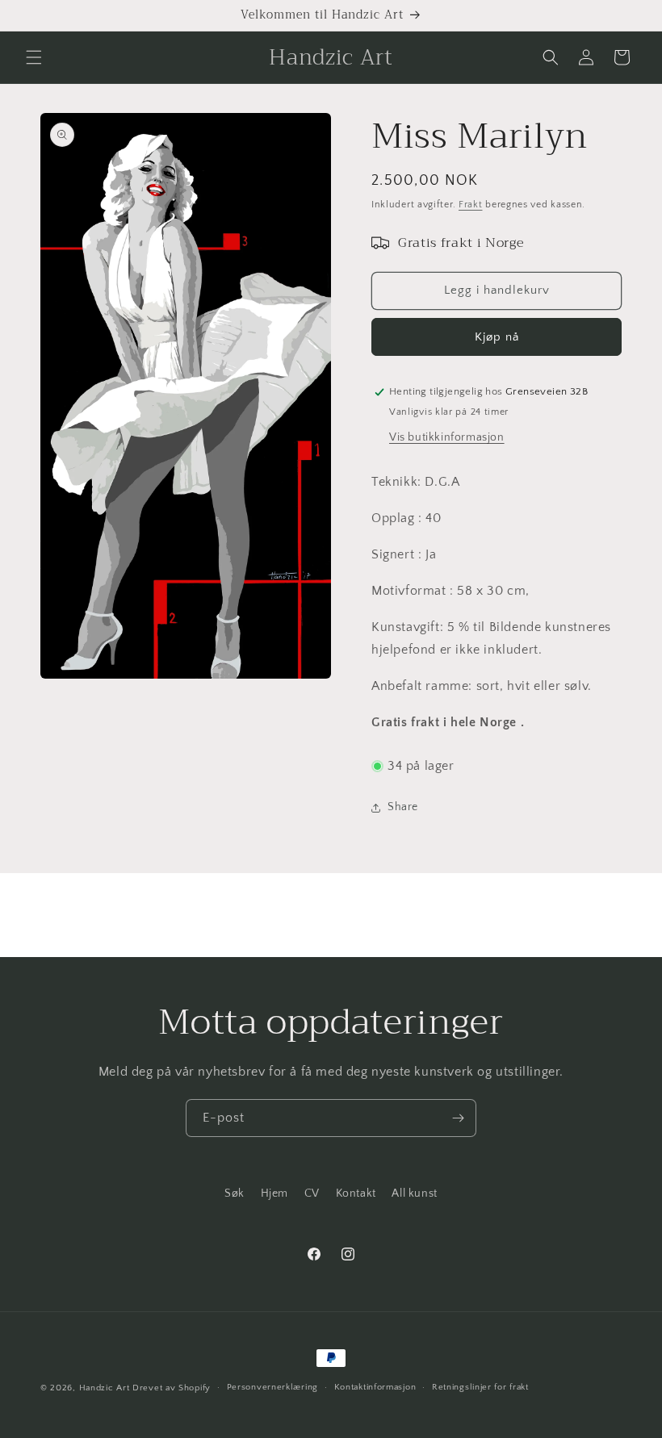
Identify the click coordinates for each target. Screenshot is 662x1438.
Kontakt (356, 1193)
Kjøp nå (497, 337)
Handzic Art (104, 1388)
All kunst (414, 1193)
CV (312, 1193)
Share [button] (403, 807)
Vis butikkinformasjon (447, 437)
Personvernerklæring (272, 1387)
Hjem (274, 1193)
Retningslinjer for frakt (480, 1387)
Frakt (471, 204)
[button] (34, 57)
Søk (234, 1193)
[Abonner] (458, 1118)
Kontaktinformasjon (375, 1387)
